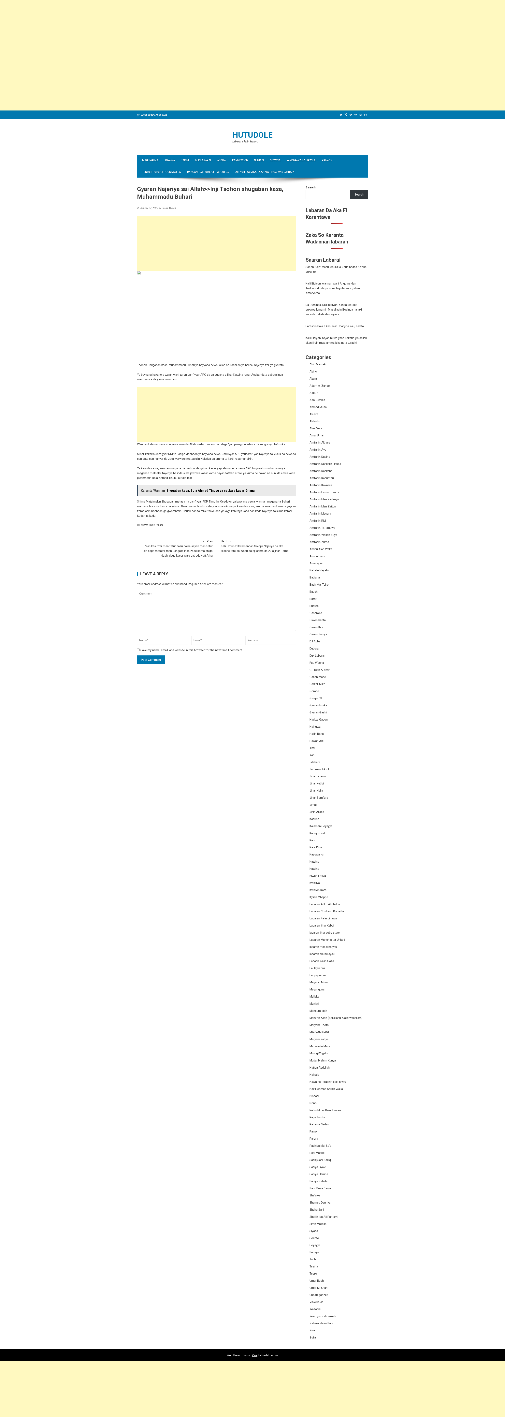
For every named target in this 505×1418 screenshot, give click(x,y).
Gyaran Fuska (318, 705)
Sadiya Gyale (318, 1167)
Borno (313, 599)
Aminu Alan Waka (321, 549)
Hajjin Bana (317, 734)
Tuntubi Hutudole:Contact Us (161, 172)
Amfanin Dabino (320, 457)
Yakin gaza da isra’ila (301, 160)
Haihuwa (315, 726)
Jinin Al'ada (317, 812)
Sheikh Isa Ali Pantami (324, 1217)
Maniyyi (314, 1003)
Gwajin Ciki (316, 698)
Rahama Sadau (319, 1124)
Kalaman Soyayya (321, 826)
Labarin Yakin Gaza (322, 961)
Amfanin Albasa (320, 442)
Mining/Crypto (319, 1053)
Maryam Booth (319, 1025)
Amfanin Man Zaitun (323, 506)
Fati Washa (317, 663)
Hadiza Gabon (319, 719)
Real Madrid (317, 1153)
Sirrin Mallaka (318, 1224)
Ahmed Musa (318, 407)
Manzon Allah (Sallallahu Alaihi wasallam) (336, 1018)
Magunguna (150, 160)
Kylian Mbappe (319, 897)
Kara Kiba (316, 847)
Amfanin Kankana (321, 471)
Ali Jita (314, 414)
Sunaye (314, 1252)
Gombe (314, 691)
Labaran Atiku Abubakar (325, 904)
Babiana (315, 577)
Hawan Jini (317, 741)
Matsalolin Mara (320, 1046)
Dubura (314, 648)
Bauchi (314, 591)
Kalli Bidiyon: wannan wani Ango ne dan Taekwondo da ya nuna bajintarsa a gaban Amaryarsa (333, 288)
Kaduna (314, 819)
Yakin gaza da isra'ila (323, 1316)
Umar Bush (317, 1280)
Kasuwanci (317, 854)
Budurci (314, 606)
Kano (313, 840)
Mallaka (314, 996)
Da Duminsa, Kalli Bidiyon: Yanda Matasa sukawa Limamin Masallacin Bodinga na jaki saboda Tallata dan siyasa (334, 309)
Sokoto (314, 1238)
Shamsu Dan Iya (320, 1202)
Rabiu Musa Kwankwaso (325, 1110)
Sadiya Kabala (318, 1181)
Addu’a (221, 160)
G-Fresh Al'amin (320, 670)
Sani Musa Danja (320, 1188)
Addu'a (314, 393)
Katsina (314, 861)
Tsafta (314, 1266)
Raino (313, 1131)
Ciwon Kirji (316, 627)
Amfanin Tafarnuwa (322, 528)
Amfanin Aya (318, 449)
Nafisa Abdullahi (320, 1067)
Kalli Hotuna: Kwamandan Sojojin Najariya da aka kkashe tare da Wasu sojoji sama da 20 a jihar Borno (255, 546)
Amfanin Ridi (318, 520)
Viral (254, 1355)
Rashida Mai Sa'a (320, 1146)
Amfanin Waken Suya (323, 535)
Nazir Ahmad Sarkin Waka (326, 1089)
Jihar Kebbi (317, 783)
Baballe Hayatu (319, 570)
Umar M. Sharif (319, 1288)
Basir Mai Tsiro (319, 584)
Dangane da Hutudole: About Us (208, 172)
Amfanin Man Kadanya (324, 499)
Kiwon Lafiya (318, 876)
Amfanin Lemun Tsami (324, 492)
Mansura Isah (318, 1011)
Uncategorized (319, 1295)
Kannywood (240, 160)
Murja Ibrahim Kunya (323, 1060)
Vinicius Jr (316, 1302)
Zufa (313, 1337)
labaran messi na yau (323, 947)
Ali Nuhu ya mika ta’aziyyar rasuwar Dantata (265, 172)
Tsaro (313, 1273)
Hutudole (252, 135)
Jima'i (313, 805)
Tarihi (185, 160)
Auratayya (316, 563)
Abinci (313, 371)
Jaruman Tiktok (320, 769)
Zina (312, 1330)
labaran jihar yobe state (325, 932)
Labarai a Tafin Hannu (245, 141)
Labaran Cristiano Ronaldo (327, 911)
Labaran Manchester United (327, 940)
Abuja (313, 378)
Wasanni (315, 1309)
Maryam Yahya (319, 1039)
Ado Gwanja (317, 400)
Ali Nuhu (315, 421)
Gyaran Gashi (318, 712)
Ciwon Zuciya (318, 634)
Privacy (327, 160)
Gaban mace (318, 677)
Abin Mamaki (318, 364)
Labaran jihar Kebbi (322, 925)
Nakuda (314, 1074)
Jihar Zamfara (319, 797)
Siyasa (314, 1231)
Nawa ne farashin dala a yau (328, 1082)
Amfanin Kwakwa (321, 485)
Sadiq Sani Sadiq (320, 1160)
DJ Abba (315, 641)
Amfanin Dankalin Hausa (325, 464)
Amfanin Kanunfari (322, 478)
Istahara (315, 762)
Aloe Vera (316, 428)
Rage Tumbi (317, 1117)
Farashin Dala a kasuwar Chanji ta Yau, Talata (335, 326)
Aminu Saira (317, 556)
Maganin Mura (319, 982)
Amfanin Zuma (319, 542)
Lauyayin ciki (318, 975)
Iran (312, 755)
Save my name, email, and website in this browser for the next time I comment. (191, 650)
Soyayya (170, 160)
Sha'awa (315, 1195)
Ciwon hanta (318, 620)
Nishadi (259, 160)
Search (311, 187)
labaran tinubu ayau (322, 954)
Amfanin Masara (320, 513)
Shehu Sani (317, 1209)
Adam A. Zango (320, 385)
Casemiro (316, 613)
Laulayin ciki (317, 968)
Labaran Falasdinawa (323, 918)
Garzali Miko (317, 684)
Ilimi (312, 748)
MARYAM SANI (319, 1032)
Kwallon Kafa (318, 890)
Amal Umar (317, 435)
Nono (313, 1103)
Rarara (314, 1138)
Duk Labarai (203, 160)
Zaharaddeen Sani (321, 1323)
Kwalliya (315, 883)
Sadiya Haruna (319, 1174)
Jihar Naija (316, 790)
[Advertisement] (118, 27)
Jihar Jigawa (318, 776)
